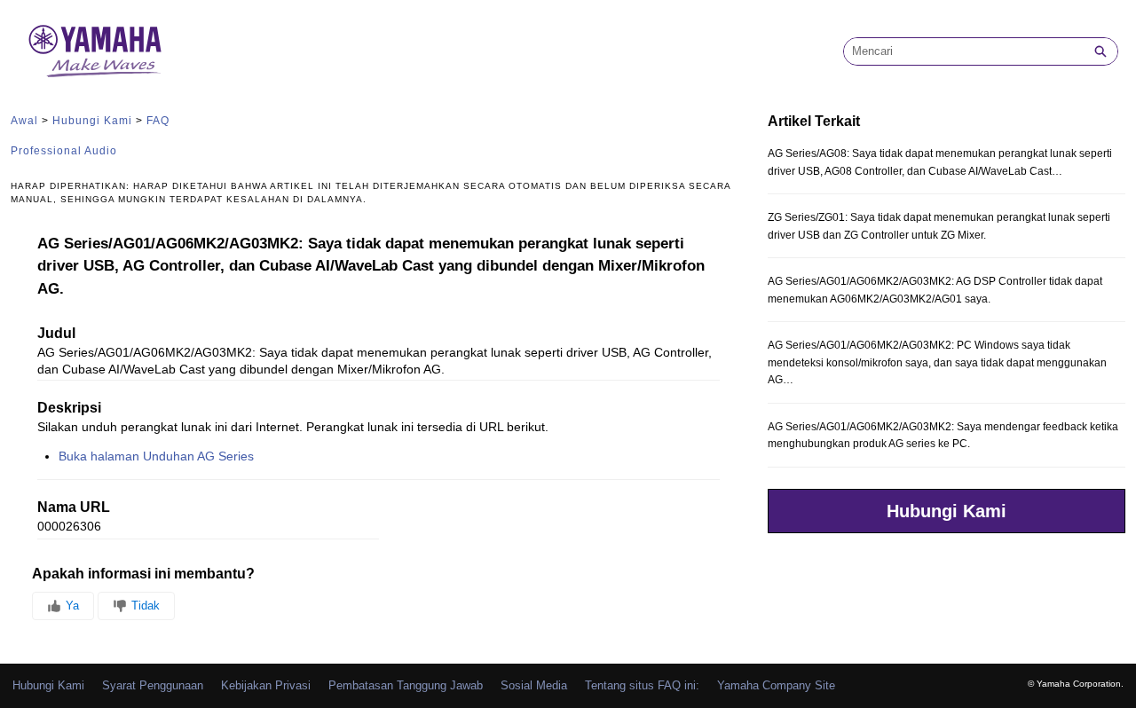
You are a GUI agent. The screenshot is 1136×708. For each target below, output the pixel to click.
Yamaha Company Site (776, 685)
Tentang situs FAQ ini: (642, 685)
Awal (24, 120)
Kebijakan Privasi (266, 685)
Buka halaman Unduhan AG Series (156, 456)
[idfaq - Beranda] (95, 51)
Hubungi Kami (92, 120)
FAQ (158, 120)
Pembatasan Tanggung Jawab (405, 685)
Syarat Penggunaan (152, 685)
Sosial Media (534, 685)
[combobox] (964, 51)
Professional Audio (64, 151)
